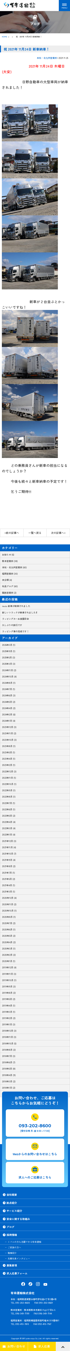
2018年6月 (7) (8, 1062)
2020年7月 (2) (8, 923)
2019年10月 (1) (9, 980)
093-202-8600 (35, 1125)
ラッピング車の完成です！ (15, 631)
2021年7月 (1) (8, 872)
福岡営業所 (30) (10, 573)
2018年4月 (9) (9, 1075)
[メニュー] (64, 5)
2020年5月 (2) (8, 935)
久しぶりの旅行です (12, 625)
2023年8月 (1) (8, 746)
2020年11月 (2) (9, 904)
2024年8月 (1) (8, 682)
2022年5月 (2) (8, 815)
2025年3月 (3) (8, 663)
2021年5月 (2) (8, 878)
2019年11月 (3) (9, 973)
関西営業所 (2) (9, 592)
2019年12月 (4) (9, 967)
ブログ (10, 1227)
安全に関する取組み (18, 1219)
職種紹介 (12, 1252)
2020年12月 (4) (9, 897)
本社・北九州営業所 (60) (14, 567)
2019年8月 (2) (9, 992)
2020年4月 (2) (9, 942)
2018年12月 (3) (9, 1030)
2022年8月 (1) (8, 796)
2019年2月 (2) (8, 1018)
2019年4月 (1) (8, 1005)
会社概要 (12, 1194)
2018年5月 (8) (8, 1068)
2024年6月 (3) (8, 695)
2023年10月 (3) (9, 739)
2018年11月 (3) (9, 1036)
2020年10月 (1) (9, 910)
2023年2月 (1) (8, 764)
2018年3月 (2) (8, 1081)
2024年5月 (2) (8, 701)
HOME (4, 36)
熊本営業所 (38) (10, 561)
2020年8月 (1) (9, 916)
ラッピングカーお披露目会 (15, 618)
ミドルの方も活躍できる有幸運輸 (24, 1241)
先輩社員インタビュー (19, 1258)
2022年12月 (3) (9, 771)
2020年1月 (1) (8, 961)
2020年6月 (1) (8, 929)
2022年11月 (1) (9, 777)
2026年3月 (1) (8, 644)
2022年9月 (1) (8, 790)
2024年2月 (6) (8, 714)
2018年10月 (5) (9, 1043)
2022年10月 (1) (9, 784)
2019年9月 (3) (9, 986)
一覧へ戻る (34, 533)
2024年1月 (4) (8, 720)
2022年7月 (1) (8, 803)
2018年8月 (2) (9, 1049)
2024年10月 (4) (9, 676)
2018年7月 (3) (8, 1056)
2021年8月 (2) (8, 866)
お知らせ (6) (8, 554)
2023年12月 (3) (9, 727)
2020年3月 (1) (8, 948)
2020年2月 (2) (9, 954)
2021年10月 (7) (9, 853)
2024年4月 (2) (8, 708)
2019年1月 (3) (8, 1024)
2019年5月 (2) (8, 999)
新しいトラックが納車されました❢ (20, 612)
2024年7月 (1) (8, 689)
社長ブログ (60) (10, 586)
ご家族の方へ (14, 1247)
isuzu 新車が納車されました (16, 605)
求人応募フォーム (17, 1273)
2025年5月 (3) (8, 657)
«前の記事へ (11, 533)
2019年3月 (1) (8, 1011)
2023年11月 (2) (9, 733)
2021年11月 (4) (9, 847)
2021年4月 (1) (8, 885)
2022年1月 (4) (8, 834)
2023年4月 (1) (8, 758)
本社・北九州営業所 (47, 57)
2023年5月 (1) (8, 752)
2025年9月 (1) (8, 651)
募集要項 (12, 1265)
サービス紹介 (14, 1211)
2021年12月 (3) (9, 841)
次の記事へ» (58, 533)
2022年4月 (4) (8, 821)
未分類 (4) (7, 579)
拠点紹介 (12, 1203)
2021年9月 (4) (8, 859)
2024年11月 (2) (9, 670)
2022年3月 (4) (8, 828)
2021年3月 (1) (8, 891)
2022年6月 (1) (8, 809)
